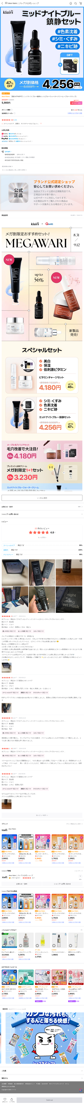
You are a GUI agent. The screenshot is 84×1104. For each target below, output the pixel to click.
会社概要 (4, 1083)
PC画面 (38, 1083)
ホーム (67, 1083)
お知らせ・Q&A (41, 507)
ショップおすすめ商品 (9, 891)
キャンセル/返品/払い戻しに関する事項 (13, 170)
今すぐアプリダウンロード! (56, 1083)
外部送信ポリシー (30, 1083)
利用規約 (10, 1083)
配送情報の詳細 (6, 166)
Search (75, 3)
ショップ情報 (41, 871)
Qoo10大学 (45, 1083)
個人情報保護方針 (19, 1083)
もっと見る (41, 537)
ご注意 (4, 1071)
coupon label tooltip (15, 113)
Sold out (49, 1101)
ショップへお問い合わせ (43, 514)
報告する (5, 1078)
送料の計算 (20, 154)
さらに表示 (43, 498)
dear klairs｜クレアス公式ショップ (23, 3)
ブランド (41, 824)
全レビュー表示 (41, 815)
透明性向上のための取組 (8, 1086)
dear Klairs (6, 96)
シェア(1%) (12, 1101)
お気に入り (5, 1101)
